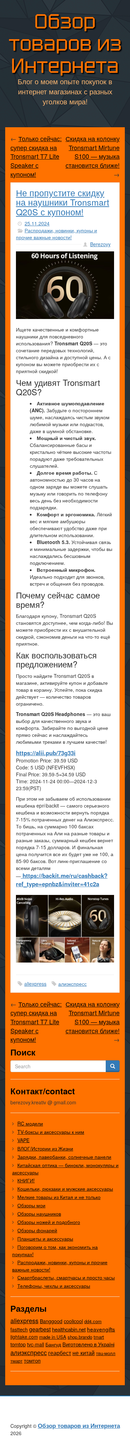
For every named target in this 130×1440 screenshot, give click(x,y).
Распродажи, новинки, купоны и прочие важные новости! (56, 234)
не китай (83, 1352)
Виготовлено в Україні (88, 1344)
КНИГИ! (26, 1180)
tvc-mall (35, 1344)
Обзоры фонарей (37, 1230)
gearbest (40, 1329)
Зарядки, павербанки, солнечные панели (64, 1156)
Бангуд (53, 1344)
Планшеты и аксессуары (45, 1238)
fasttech (19, 1329)
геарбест (59, 1353)
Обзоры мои (31, 1205)
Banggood (51, 1321)
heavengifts (101, 1329)
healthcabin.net (69, 1329)
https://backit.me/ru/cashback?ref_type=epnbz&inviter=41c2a (61, 879)
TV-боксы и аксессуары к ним (50, 1131)
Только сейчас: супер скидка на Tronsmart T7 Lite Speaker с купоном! (36, 156)
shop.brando (80, 1337)
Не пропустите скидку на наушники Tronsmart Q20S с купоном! (62, 202)
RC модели (30, 1123)
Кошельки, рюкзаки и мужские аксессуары (65, 1188)
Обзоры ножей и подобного (48, 1221)
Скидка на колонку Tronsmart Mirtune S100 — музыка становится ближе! (93, 152)
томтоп (32, 1360)
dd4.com (93, 1321)
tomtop (18, 1344)
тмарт (16, 1360)
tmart (99, 1337)
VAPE (23, 1140)
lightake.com (24, 1336)
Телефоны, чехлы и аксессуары (53, 1285)
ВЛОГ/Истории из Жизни (45, 1148)
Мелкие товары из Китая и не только (59, 1196)
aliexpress (35, 983)
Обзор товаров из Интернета (65, 43)
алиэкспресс (72, 983)
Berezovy (100, 244)
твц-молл (105, 1353)
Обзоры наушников (39, 1213)
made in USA (52, 1337)
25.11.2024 (37, 223)
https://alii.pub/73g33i (46, 753)
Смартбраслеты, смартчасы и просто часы (66, 1277)
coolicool (73, 1321)
